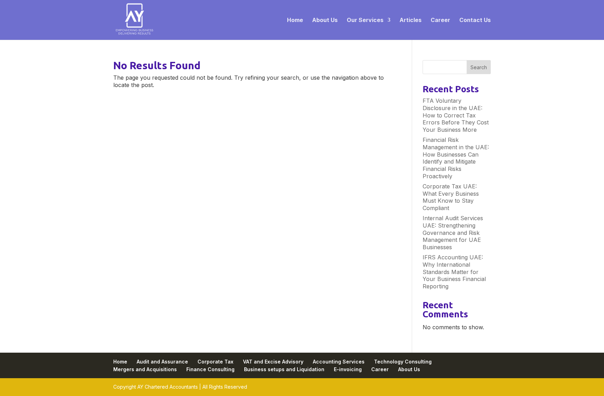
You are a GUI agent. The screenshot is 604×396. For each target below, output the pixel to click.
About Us (325, 20)
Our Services (365, 20)
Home (295, 20)
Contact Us (475, 20)
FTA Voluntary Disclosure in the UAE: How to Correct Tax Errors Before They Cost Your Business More (456, 115)
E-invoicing (348, 369)
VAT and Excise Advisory (273, 362)
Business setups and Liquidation (284, 369)
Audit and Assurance (162, 362)
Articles (411, 20)
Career (440, 20)
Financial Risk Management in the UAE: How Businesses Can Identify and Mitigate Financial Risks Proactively (456, 158)
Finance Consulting (210, 369)
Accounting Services (339, 362)
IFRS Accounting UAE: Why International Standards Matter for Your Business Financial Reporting (454, 272)
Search (478, 67)
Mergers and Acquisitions (145, 369)
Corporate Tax (215, 362)
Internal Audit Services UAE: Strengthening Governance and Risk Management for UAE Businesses (453, 233)
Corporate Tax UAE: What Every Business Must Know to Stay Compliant (451, 197)
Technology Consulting (403, 362)
